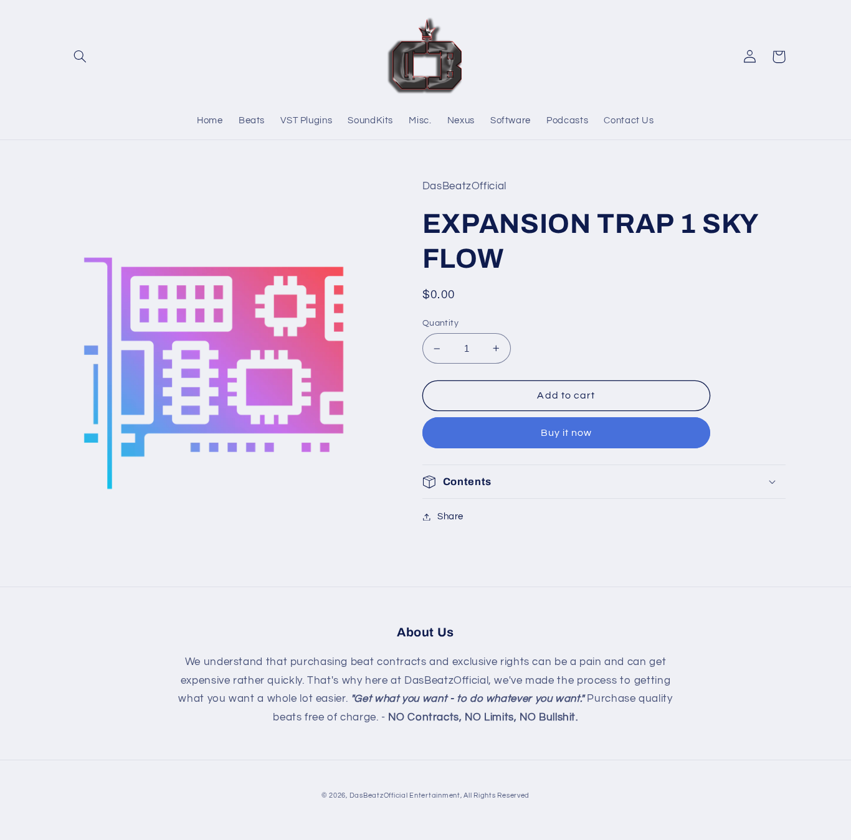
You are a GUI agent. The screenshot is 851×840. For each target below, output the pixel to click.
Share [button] (450, 516)
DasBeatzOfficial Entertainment (404, 795)
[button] (80, 56)
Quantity (440, 323)
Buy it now (566, 433)
